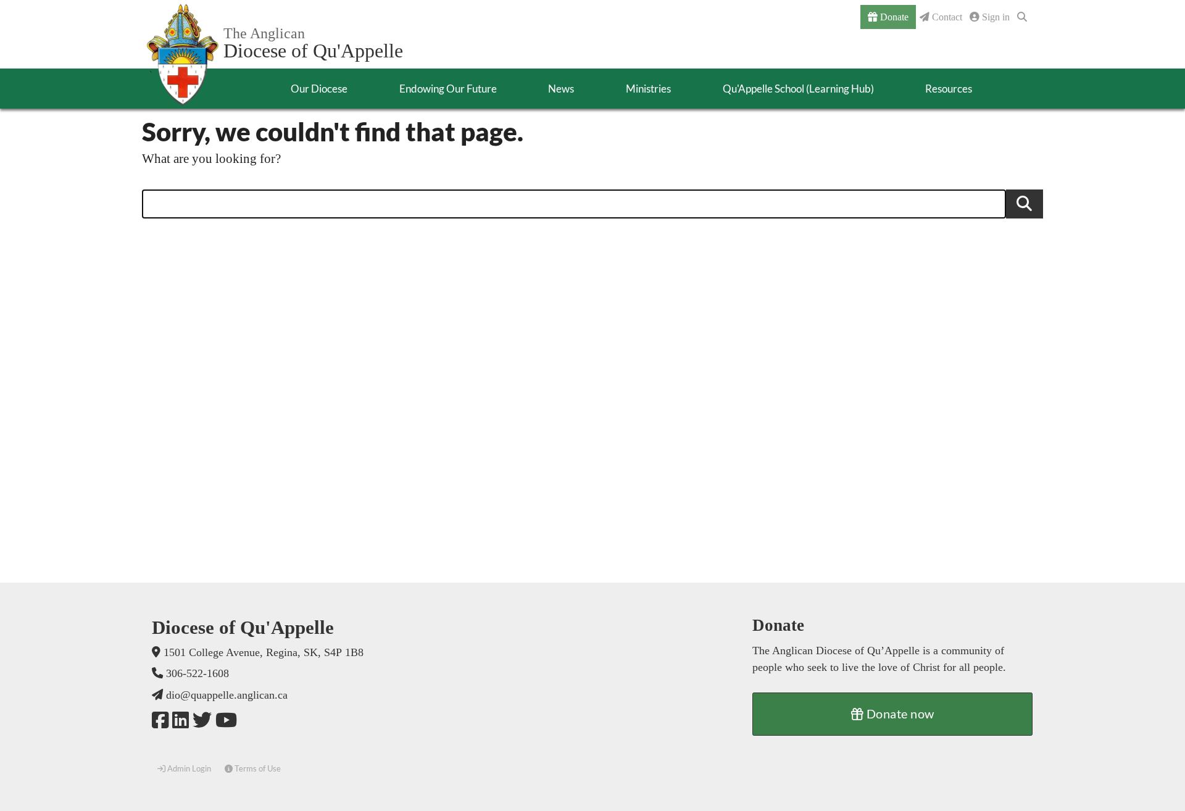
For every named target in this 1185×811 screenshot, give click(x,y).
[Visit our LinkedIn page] (180, 720)
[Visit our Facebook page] (160, 720)
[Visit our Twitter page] (202, 720)
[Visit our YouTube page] (226, 720)
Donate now (898, 713)
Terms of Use (257, 768)
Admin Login (188, 768)
